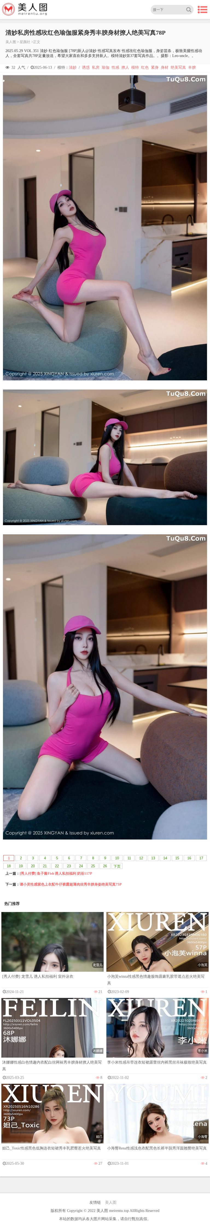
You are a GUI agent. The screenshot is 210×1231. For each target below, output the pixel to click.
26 (105, 866)
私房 (96, 67)
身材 (164, 67)
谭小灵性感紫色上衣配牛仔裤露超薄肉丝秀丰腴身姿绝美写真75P (71, 884)
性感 (115, 67)
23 (69, 866)
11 (129, 858)
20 (33, 866)
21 (45, 866)
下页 (117, 866)
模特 (135, 67)
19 (21, 866)
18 (9, 866)
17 (201, 858)
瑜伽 (105, 67)
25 (93, 866)
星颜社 (25, 42)
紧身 (155, 67)
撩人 (125, 67)
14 (165, 858)
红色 (145, 67)
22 (57, 866)
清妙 (73, 67)
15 (177, 858)
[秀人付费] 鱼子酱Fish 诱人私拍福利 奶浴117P (56, 873)
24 (81, 866)
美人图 (10, 42)
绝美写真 (178, 67)
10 (117, 858)
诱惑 (86, 67)
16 (189, 858)
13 (153, 858)
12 (141, 858)
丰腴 (192, 67)
